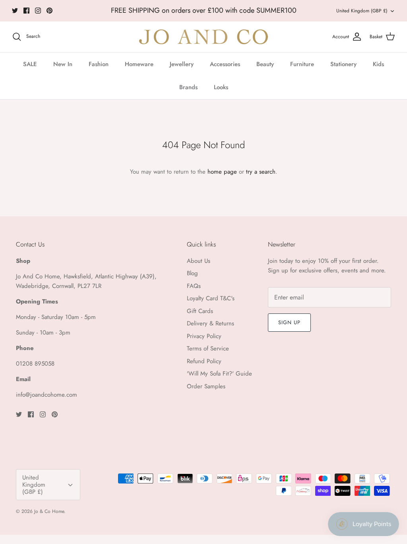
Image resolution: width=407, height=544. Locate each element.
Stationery (343, 64)
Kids (378, 64)
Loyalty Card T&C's (211, 298)
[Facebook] (26, 11)
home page (222, 171)
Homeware (139, 64)
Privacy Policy (204, 336)
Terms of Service (208, 348)
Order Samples (206, 386)
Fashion (99, 64)
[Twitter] (15, 11)
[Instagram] (38, 11)
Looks (221, 87)
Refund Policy (204, 361)
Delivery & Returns (210, 323)
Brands (188, 87)
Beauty (265, 64)
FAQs (194, 286)
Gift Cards (200, 311)
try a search (260, 171)
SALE (30, 64)
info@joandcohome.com (46, 394)
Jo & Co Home (49, 511)
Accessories (225, 64)
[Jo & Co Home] (203, 36)
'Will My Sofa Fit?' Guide (219, 373)
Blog (192, 273)
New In (62, 64)
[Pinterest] (49, 11)
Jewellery (182, 64)
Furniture (302, 64)
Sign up (289, 322)
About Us (198, 260)
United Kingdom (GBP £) (362, 10)
